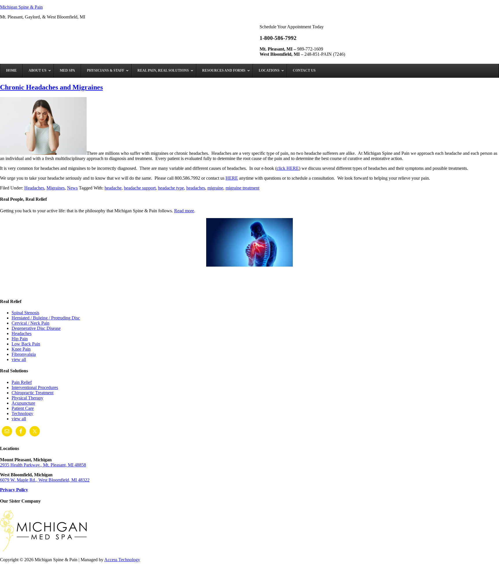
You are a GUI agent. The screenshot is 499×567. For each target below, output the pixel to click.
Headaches (34, 187)
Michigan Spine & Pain (21, 7)
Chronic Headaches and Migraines (51, 87)
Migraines (55, 187)
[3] (16, 288)
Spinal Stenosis (25, 312)
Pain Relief (22, 382)
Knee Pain (21, 349)
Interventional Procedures (35, 387)
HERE (232, 178)
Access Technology (122, 559)
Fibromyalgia (24, 354)
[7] (38, 288)
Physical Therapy (27, 397)
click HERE (288, 168)
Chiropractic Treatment (32, 392)
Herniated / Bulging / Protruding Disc (46, 317)
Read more (184, 210)
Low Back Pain (26, 343)
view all (19, 359)
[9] (49, 288)
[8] (43, 288)
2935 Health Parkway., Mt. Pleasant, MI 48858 (43, 464)
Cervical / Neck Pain (30, 323)
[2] (10, 288)
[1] (5, 288)
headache (113, 187)
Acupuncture (23, 403)
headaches (195, 187)
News (72, 187)
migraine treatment (242, 187)
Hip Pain (20, 338)
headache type (171, 187)
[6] (32, 288)
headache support (140, 187)
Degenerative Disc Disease (36, 328)
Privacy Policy (14, 489)
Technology (22, 413)
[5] (27, 288)
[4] (21, 288)
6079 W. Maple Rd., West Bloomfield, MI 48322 (45, 479)
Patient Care (23, 408)
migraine (215, 187)
